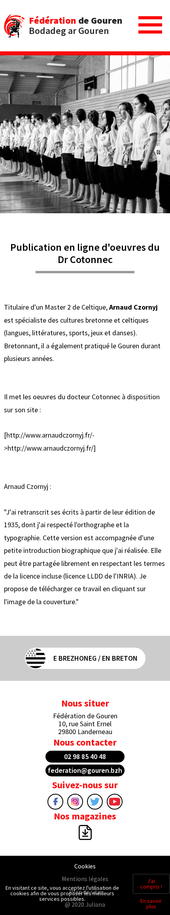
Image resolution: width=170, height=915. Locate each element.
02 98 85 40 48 (85, 756)
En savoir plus (151, 903)
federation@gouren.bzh (85, 770)
